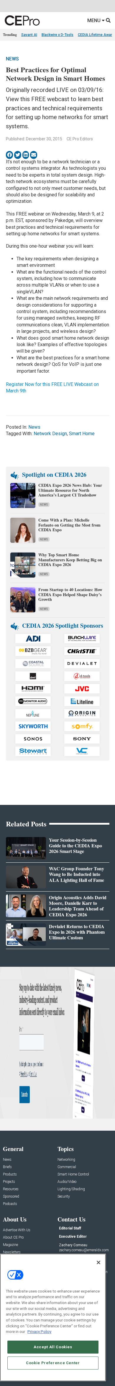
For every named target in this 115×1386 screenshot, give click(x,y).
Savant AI (29, 35)
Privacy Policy (39, 1331)
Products (10, 1174)
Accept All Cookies (53, 1347)
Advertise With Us (16, 1230)
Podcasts (10, 1204)
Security (64, 1196)
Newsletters (12, 1252)
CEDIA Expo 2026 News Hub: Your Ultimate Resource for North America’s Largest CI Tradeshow (70, 490)
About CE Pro (13, 1237)
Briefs (7, 1167)
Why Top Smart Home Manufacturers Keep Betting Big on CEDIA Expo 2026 (70, 560)
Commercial (67, 1167)
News (12, 59)
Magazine (10, 1245)
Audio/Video (67, 1182)
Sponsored (11, 1196)
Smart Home (82, 433)
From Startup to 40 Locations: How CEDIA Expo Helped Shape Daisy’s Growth (70, 594)
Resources (11, 1189)
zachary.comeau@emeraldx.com (84, 1250)
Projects (9, 1182)
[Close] (98, 1262)
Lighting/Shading (71, 1189)
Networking (66, 1160)
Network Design (50, 433)
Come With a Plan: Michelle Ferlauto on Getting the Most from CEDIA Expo (69, 525)
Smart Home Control (73, 1174)
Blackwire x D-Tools (57, 35)
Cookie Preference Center (53, 1363)
